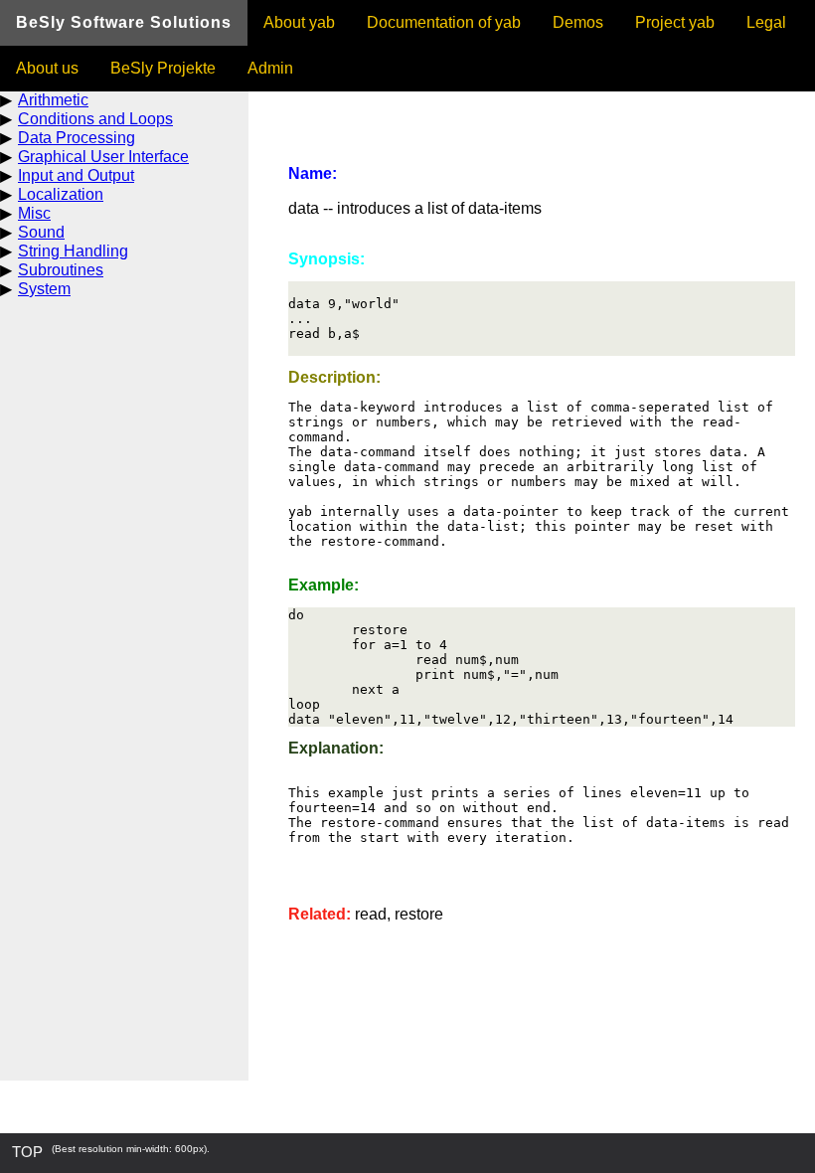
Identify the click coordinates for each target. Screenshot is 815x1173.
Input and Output (76, 175)
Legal (766, 22)
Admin (270, 68)
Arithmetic (53, 99)
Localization (60, 194)
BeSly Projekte (163, 68)
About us (47, 68)
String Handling (73, 251)
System (44, 288)
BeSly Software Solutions (124, 22)
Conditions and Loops (95, 118)
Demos (578, 22)
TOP (27, 1151)
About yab (299, 22)
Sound (41, 232)
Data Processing (76, 137)
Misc (34, 213)
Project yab (675, 22)
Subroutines (60, 269)
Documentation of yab (444, 22)
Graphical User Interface (103, 156)
